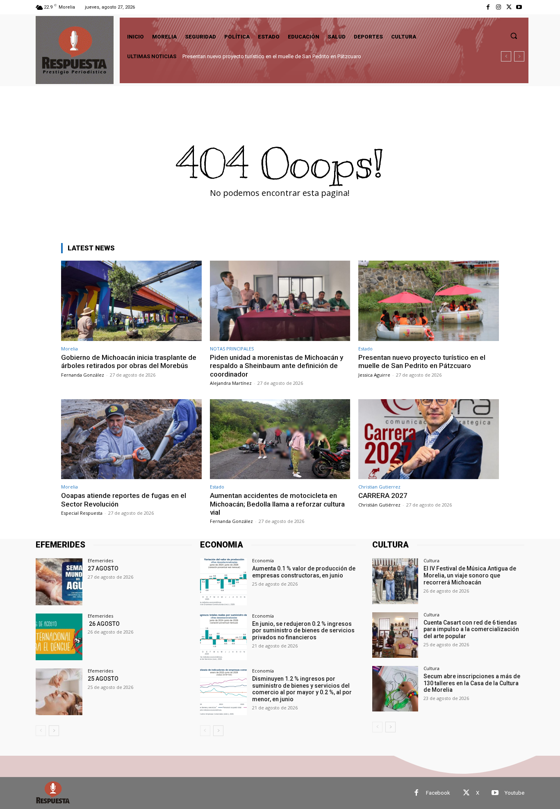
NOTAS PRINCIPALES (232, 348)
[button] (513, 35)
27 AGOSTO (103, 568)
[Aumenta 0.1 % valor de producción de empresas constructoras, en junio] (223, 581)
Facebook (438, 793)
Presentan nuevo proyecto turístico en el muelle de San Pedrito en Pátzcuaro (421, 361)
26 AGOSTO (104, 623)
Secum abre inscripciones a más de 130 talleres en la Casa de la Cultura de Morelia (471, 683)
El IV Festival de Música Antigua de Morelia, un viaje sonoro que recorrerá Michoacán (469, 575)
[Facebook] (488, 7)
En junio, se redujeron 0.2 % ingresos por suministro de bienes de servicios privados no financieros (303, 630)
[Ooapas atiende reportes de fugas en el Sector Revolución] (131, 439)
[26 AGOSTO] (59, 637)
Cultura (431, 560)
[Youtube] (519, 7)
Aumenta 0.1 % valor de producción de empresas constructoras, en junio (303, 572)
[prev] (506, 56)
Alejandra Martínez (231, 383)
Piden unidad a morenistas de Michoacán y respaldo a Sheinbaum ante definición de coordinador (276, 365)
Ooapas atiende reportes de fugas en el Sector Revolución (256, 56)
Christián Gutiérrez (379, 505)
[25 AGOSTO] (59, 691)
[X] (509, 7)
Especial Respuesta (81, 513)
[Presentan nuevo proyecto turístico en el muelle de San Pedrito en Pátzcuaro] (428, 301)
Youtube (514, 793)
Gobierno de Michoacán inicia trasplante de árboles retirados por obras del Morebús (128, 361)
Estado (365, 348)
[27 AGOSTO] (59, 581)
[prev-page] (41, 730)
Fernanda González (82, 375)
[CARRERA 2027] (428, 439)
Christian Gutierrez (379, 486)
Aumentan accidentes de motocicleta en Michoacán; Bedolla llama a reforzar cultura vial (277, 503)
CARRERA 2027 (382, 495)
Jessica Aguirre (374, 375)
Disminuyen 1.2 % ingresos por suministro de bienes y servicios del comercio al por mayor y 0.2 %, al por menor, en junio (302, 688)
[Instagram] (498, 7)
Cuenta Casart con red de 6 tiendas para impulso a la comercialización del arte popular (471, 629)
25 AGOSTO (103, 678)
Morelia (69, 348)
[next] (519, 56)
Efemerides (100, 560)
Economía (263, 560)
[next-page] (54, 730)
